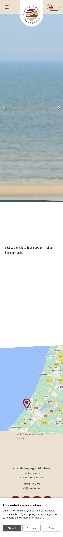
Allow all (12, 528)
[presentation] (4, 108)
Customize (31, 528)
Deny (51, 528)
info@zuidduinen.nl (31, 488)
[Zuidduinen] (31, 13)
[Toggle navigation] (7, 7)
